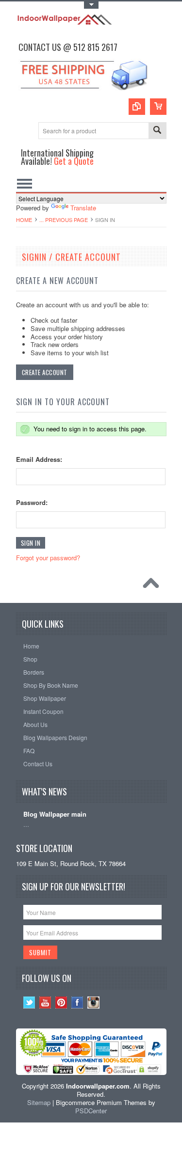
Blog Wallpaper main (54, 814)
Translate (83, 207)
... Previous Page (63, 219)
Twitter (29, 1002)
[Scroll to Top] (153, 585)
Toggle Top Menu (91, 5)
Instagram (93, 1002)
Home (24, 219)
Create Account (44, 372)
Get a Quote (74, 160)
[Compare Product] (137, 106)
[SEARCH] (157, 131)
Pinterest (61, 1002)
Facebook (77, 1002)
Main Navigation (24, 183)
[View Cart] (158, 106)
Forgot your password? (48, 557)
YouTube (45, 1002)
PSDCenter (91, 1110)
